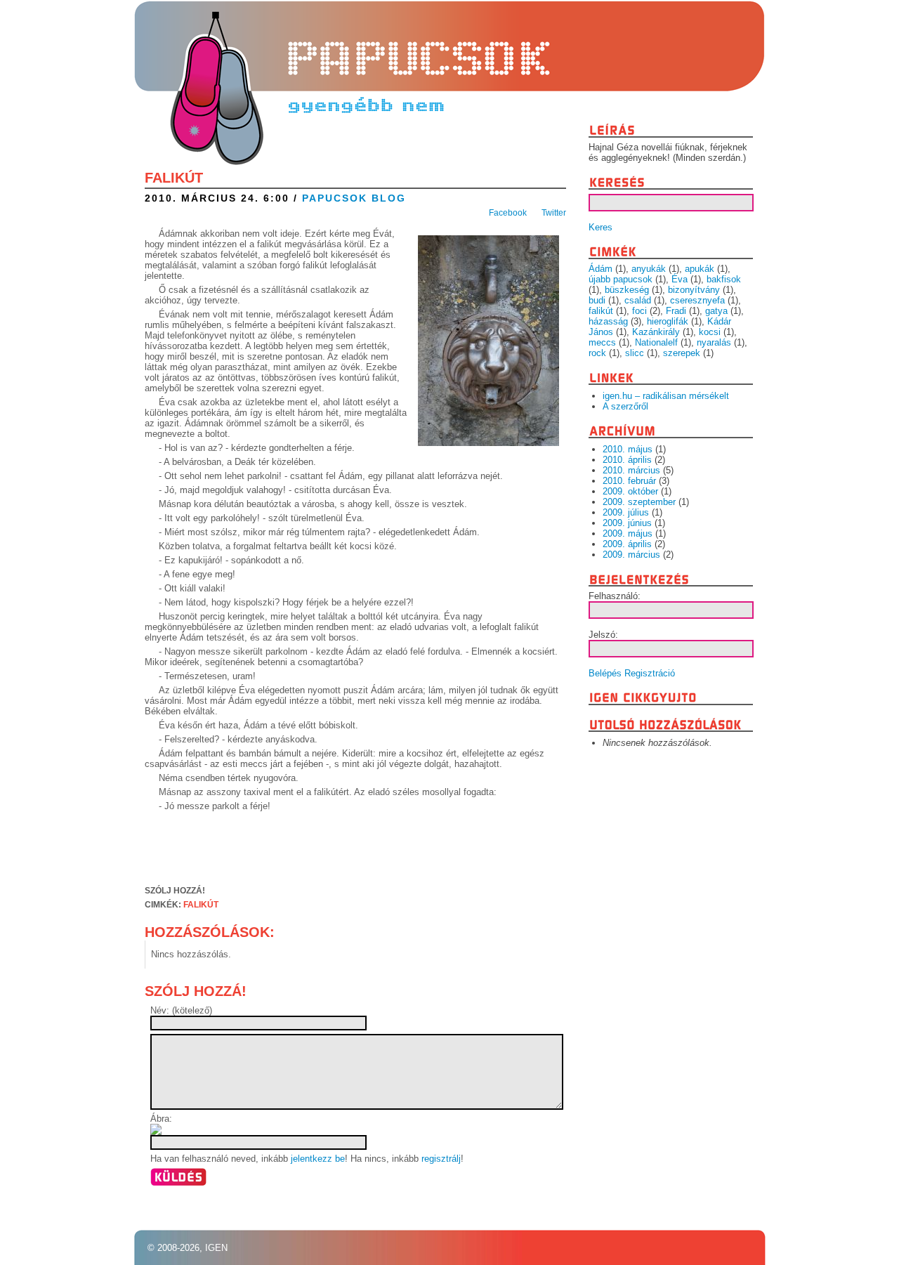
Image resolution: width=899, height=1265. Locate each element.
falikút (200, 905)
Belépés (605, 673)
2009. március (631, 554)
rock (597, 353)
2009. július (626, 512)
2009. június (627, 523)
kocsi (710, 332)
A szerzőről (625, 406)
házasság (608, 321)
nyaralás (714, 342)
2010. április (627, 459)
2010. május (627, 449)
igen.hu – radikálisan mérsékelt (666, 396)
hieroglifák (667, 321)
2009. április (627, 544)
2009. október (630, 491)
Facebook (508, 213)
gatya (716, 311)
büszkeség (627, 289)
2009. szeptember (639, 502)
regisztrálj (441, 1158)
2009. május (627, 533)
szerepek (681, 353)
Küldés (178, 1176)
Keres (600, 227)
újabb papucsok (620, 279)
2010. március (631, 470)
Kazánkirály (656, 332)
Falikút (174, 177)
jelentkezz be (318, 1158)
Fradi (676, 311)
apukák (699, 268)
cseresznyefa (697, 300)
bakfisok (724, 279)
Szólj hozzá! (175, 891)
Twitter (554, 213)
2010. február (629, 481)
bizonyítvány (694, 289)
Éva (679, 279)
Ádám (600, 268)
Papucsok (215, 58)
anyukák (648, 268)
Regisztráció (649, 673)
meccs (602, 342)
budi (597, 300)
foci (639, 311)
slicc (634, 353)
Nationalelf (656, 342)
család (637, 300)
